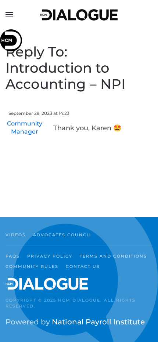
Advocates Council (62, 234)
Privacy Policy (49, 256)
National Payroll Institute (98, 321)
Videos (16, 234)
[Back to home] (79, 14)
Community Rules (32, 266)
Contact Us (83, 266)
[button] (9, 14)
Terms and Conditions (113, 256)
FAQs (13, 256)
